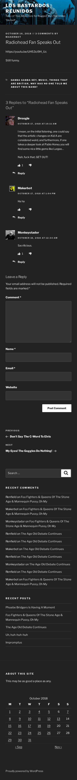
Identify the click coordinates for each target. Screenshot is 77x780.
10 (29, 718)
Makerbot (13, 37)
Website (11, 387)
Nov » (58, 747)
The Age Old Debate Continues (41, 533)
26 (49, 733)
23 (19, 733)
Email (10, 368)
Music (43, 80)
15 (9, 726)
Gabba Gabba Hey (24, 80)
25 (39, 733)
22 (10, 733)
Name (11, 349)
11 (39, 718)
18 (39, 726)
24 (29, 733)
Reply (21, 173)
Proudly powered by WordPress (24, 771)
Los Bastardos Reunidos (28, 8)
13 (58, 718)
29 (10, 740)
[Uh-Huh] (19, 165)
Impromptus (14, 642)
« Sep (18, 747)
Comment (13, 297)
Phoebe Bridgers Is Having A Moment (30, 607)
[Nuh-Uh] (30, 165)
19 (48, 726)
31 (29, 740)
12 (48, 718)
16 (19, 726)
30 (20, 740)
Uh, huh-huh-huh (17, 635)
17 (29, 726)
